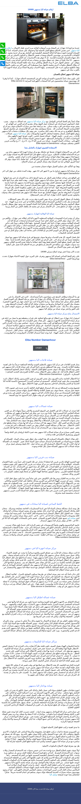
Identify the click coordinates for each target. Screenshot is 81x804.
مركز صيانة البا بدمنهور (36, 122)
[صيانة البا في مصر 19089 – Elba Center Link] (68, 3)
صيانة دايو (72, 518)
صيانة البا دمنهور (19, 134)
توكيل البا (53, 775)
